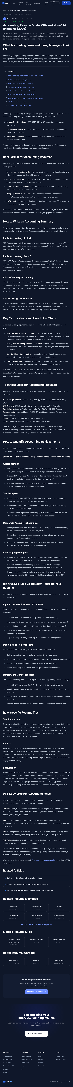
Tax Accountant (36, 908)
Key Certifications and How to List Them (21, 87)
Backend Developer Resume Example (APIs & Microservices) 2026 (29, 890)
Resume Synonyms (26, 1059)
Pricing (5, 1072)
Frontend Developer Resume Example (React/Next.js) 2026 (26, 884)
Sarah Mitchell (11, 19)
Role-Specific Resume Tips (17, 102)
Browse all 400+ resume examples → (36, 924)
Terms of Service (61, 1059)
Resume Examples (26, 1056)
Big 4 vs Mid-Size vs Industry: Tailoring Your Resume (25, 98)
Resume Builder (7, 1056)
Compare (23, 1066)
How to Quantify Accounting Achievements (22, 94)
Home (13, 3)
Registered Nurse (59, 941)
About (40, 1056)
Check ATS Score (54, 3)
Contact (40, 1062)
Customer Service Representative (14, 942)
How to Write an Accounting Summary (20, 83)
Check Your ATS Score (35, 991)
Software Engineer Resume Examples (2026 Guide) (23, 878)
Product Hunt (42, 1066)
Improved (36, 962)
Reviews (40, 1059)
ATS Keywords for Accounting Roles (19, 105)
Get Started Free (35, 1034)
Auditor (59, 908)
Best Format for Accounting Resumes (20, 80)
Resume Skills (25, 1062)
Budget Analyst (59, 917)
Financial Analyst (36, 917)
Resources (36, 3)
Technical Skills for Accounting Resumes (21, 91)
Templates (6, 1069)
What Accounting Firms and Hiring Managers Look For (25, 75)
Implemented (59, 962)
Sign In (46, 3)
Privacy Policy (60, 1056)
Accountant (13, 908)
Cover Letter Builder (9, 1066)
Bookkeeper (13, 917)
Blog (9, 10)
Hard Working (14, 962)
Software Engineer (36, 941)
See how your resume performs (45, 860)
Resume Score (20, 3)
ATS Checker (28, 3)
